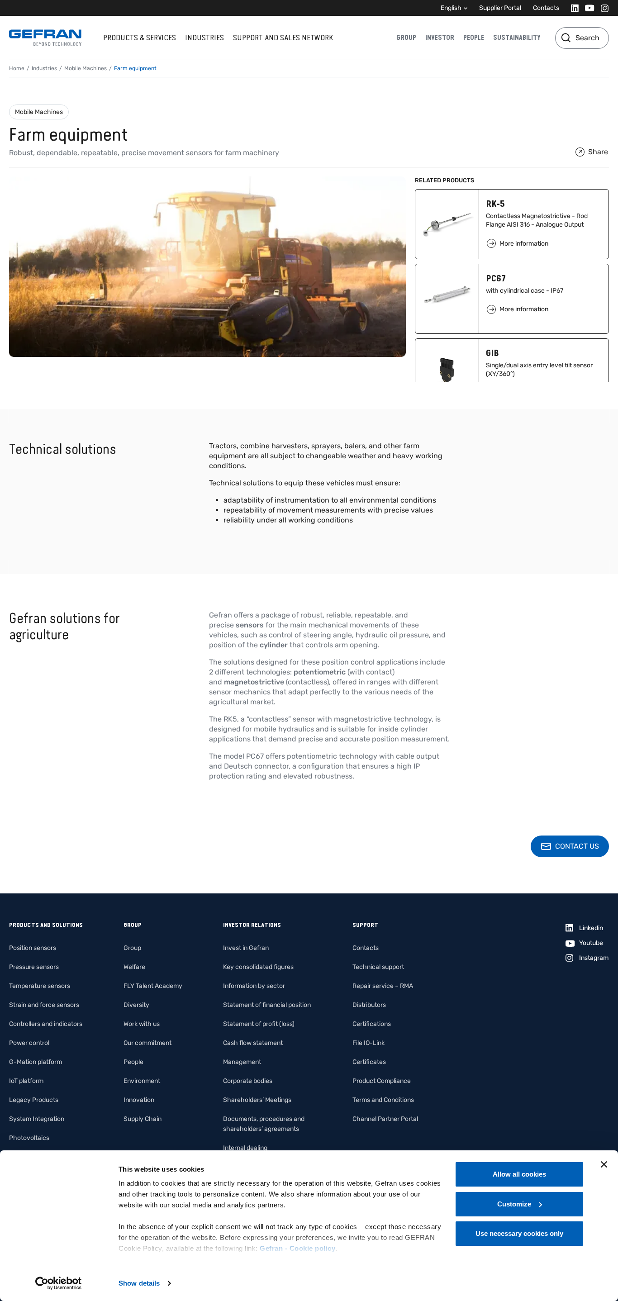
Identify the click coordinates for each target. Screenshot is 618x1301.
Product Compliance (381, 1081)
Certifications (371, 1024)
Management (242, 1062)
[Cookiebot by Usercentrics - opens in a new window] (58, 1283)
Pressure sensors (34, 967)
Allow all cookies (519, 1174)
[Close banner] (604, 1164)
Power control (29, 1043)
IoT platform (26, 1081)
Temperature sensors (39, 986)
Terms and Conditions (383, 1100)
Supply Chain (143, 1119)
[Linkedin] (572, 7)
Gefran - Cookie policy (297, 1248)
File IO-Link (368, 1043)
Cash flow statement (253, 1043)
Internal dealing (245, 1148)
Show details (139, 1283)
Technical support (378, 967)
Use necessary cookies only (519, 1233)
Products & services (139, 37)
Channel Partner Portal (385, 1119)
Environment (142, 1081)
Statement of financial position (267, 1005)
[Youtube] (587, 8)
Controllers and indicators (45, 1024)
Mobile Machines (39, 112)
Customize (514, 1204)
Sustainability (517, 37)
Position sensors (32, 948)
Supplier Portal (500, 8)
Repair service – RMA (382, 986)
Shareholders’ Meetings (257, 1100)
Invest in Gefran (246, 948)
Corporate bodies (247, 1081)
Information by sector (254, 986)
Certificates (369, 1062)
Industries (204, 37)
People (473, 37)
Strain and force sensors (44, 1005)
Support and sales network (283, 37)
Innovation (139, 1100)
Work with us (142, 1024)
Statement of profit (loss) (259, 1024)
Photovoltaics (29, 1138)
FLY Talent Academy (153, 986)
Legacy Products (33, 1100)
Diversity (136, 1005)
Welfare (134, 967)
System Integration (36, 1119)
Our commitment (147, 1043)
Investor (439, 37)
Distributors (369, 1005)
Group (406, 37)
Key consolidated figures (258, 967)
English (451, 8)
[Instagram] (602, 7)
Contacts (546, 8)
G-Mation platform (35, 1062)
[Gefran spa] (45, 37)
